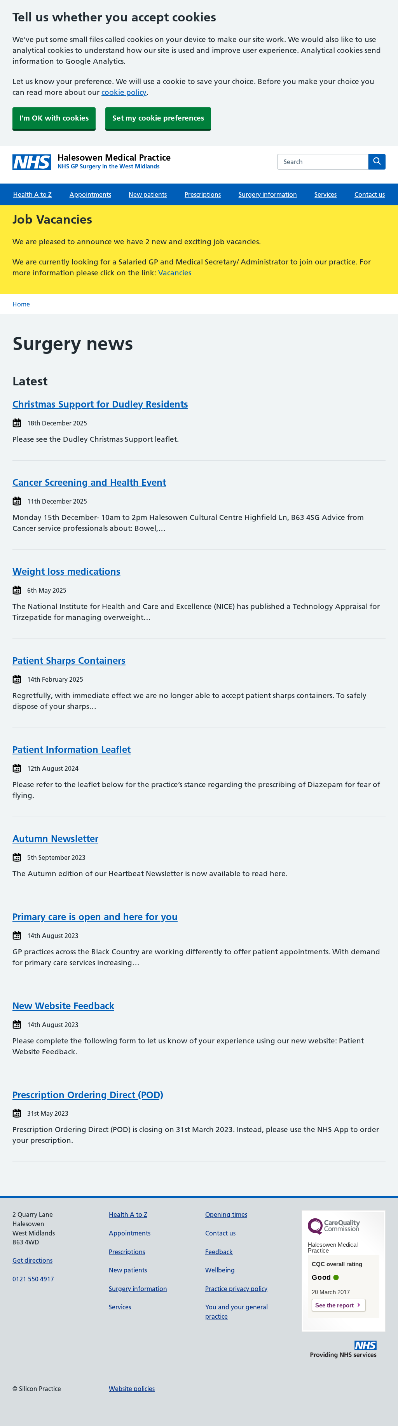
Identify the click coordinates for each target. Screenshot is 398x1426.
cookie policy (124, 92)
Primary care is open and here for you (95, 916)
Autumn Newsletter (55, 838)
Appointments (90, 194)
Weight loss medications (66, 571)
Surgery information (268, 194)
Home (21, 304)
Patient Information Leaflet (71, 749)
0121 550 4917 (33, 1279)
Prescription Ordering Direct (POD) (87, 1095)
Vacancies (174, 272)
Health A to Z (32, 194)
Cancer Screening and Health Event (89, 482)
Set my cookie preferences (158, 118)
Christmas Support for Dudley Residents (100, 404)
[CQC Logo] (334, 1233)
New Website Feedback (63, 1005)
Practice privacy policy (236, 1289)
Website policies (132, 1389)
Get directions (32, 1260)
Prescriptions (203, 194)
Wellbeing (220, 1270)
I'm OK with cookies (54, 118)
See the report (334, 1305)
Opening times (226, 1214)
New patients (148, 194)
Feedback (219, 1252)
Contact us (369, 194)
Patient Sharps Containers (69, 660)
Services (325, 194)
